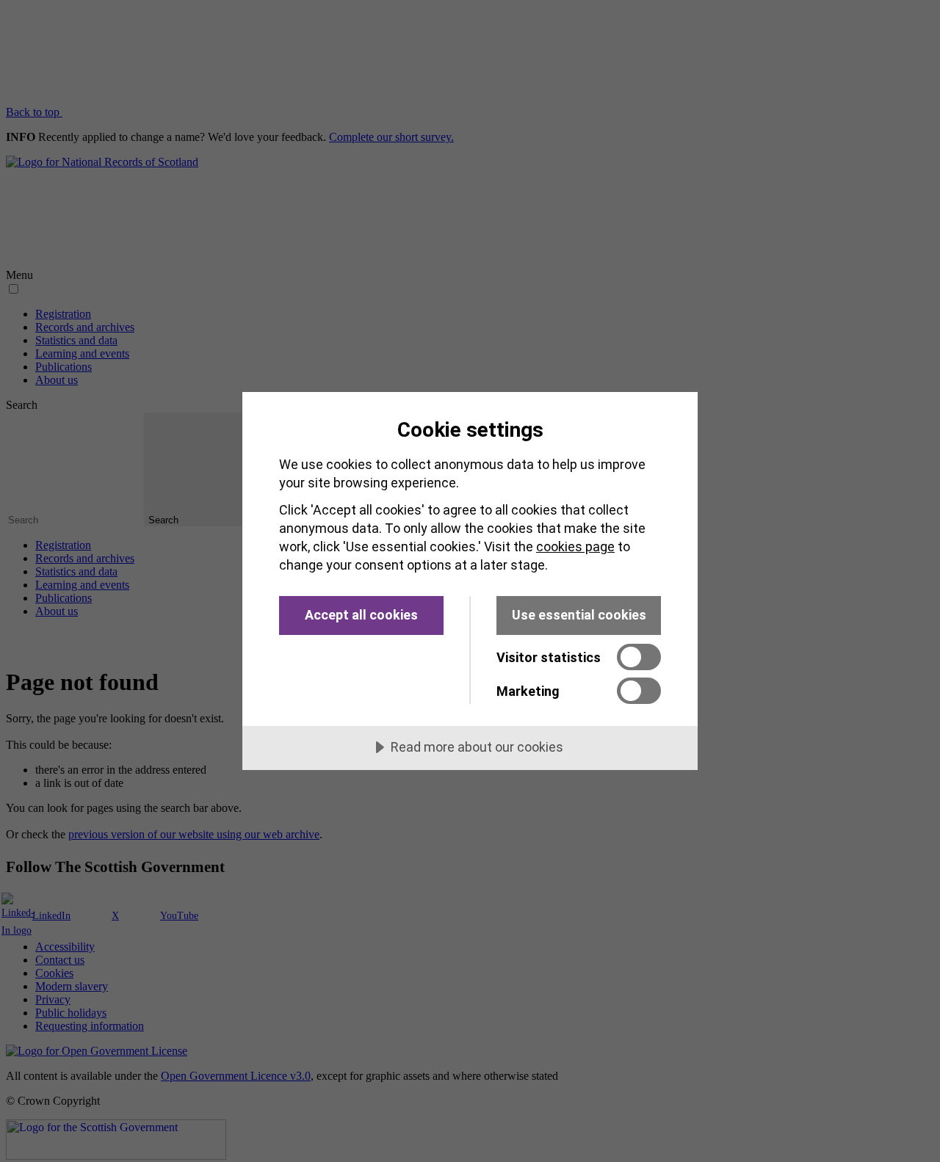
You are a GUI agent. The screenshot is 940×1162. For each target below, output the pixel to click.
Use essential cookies (579, 614)
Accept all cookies (361, 614)
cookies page (575, 546)
